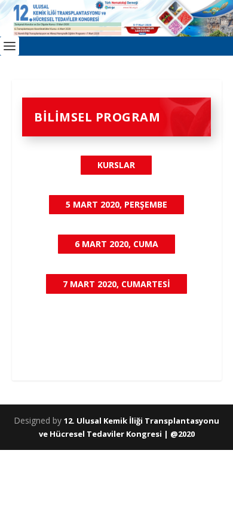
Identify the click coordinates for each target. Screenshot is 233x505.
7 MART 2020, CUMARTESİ (116, 284)
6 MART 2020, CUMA (116, 244)
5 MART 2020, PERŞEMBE (116, 204)
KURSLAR (116, 165)
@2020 (182, 433)
